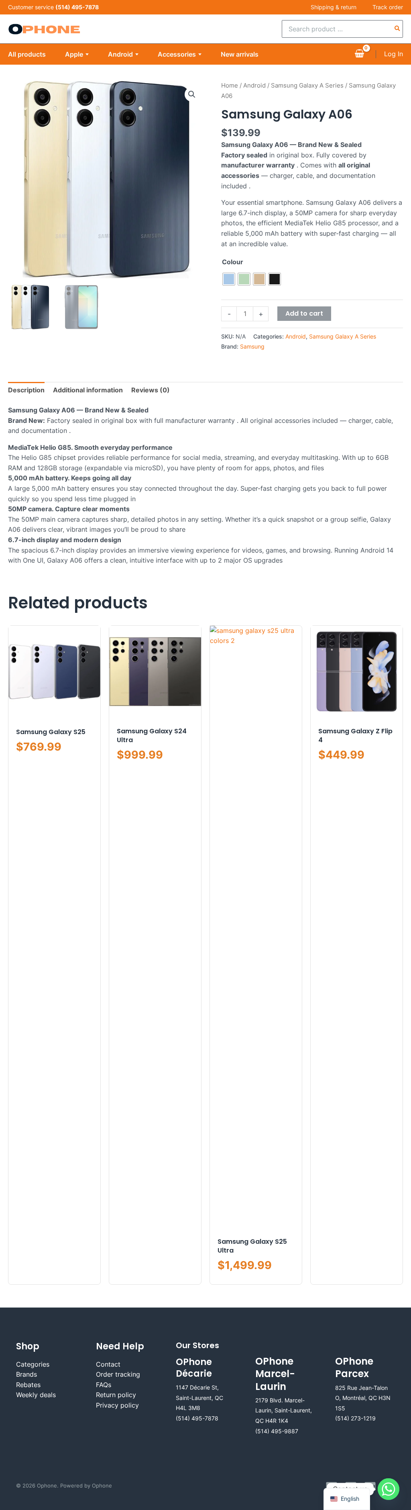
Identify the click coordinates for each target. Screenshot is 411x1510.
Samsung (252, 346)
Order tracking (118, 1374)
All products (27, 54)
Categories (32, 1364)
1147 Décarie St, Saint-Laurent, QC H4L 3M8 (199, 1397)
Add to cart (304, 313)
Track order (387, 7)
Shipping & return (333, 7)
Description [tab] (26, 390)
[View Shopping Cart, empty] (359, 54)
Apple (74, 54)
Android (120, 54)
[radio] (229, 279)
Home (229, 85)
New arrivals (239, 54)
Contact (108, 1364)
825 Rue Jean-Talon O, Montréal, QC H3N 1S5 (363, 1398)
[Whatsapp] (388, 1489)
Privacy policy (117, 1405)
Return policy (116, 1395)
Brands (26, 1374)
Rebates (28, 1385)
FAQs (103, 1385)
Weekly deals (36, 1395)
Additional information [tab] (88, 390)
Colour (232, 262)
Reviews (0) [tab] (150, 390)
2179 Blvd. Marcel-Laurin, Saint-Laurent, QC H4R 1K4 (283, 1410)
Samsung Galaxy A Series (307, 85)
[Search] (398, 28)
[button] (192, 94)
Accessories (177, 54)
